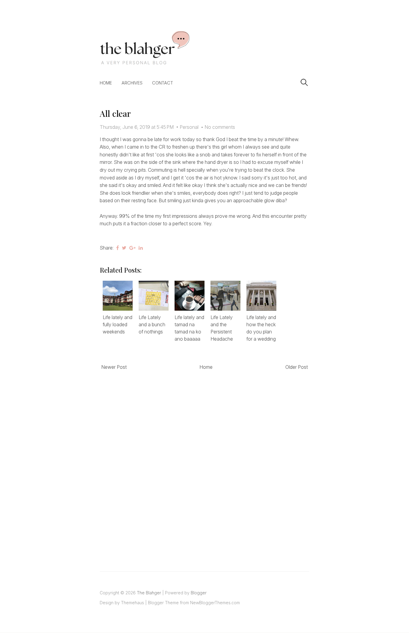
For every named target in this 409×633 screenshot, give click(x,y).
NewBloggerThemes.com (215, 602)
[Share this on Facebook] (117, 248)
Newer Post (114, 367)
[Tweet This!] (124, 248)
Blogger (199, 592)
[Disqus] (204, 464)
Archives (132, 82)
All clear (115, 113)
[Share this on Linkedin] (140, 248)
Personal (189, 127)
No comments (220, 127)
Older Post (296, 367)
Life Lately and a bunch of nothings (152, 324)
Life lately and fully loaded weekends (117, 324)
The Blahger (149, 592)
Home (106, 82)
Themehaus (132, 602)
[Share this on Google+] (132, 248)
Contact (162, 82)
